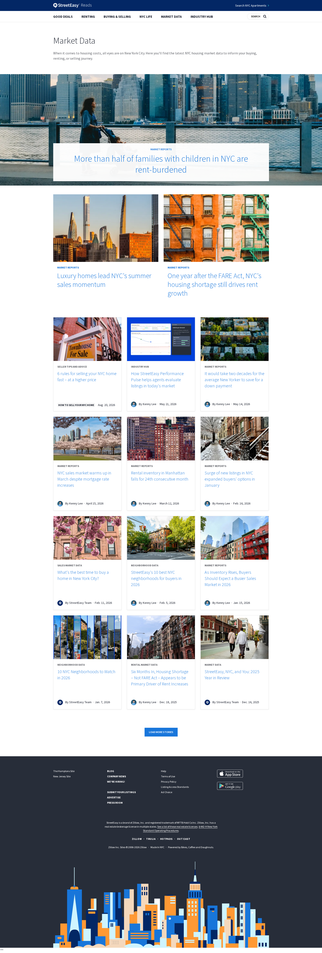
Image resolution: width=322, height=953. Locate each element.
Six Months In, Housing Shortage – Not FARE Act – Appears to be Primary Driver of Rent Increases (159, 678)
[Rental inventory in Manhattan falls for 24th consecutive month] (161, 438)
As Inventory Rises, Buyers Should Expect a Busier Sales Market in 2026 (230, 578)
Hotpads (166, 838)
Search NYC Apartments (250, 5)
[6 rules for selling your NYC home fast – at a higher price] (87, 339)
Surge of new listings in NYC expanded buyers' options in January (230, 479)
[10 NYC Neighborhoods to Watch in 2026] (87, 637)
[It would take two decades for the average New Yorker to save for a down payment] (235, 339)
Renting (88, 16)
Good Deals (63, 16)
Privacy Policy (168, 781)
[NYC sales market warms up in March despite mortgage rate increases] (87, 438)
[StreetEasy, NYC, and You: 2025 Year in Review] (235, 637)
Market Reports (161, 149)
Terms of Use (168, 776)
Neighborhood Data (144, 565)
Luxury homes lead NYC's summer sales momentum (104, 280)
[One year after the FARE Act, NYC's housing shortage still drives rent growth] (216, 228)
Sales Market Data (69, 565)
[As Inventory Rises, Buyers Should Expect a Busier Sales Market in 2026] (235, 538)
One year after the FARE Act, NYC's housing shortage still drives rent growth (214, 284)
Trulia (151, 838)
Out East (183, 838)
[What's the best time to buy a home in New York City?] (87, 538)
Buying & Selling (117, 16)
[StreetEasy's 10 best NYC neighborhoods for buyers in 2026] (161, 538)
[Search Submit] (264, 16)
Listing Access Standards (175, 787)
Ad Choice (166, 792)
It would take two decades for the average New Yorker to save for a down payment (234, 379)
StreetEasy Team (80, 603)
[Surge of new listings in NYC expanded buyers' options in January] (235, 438)
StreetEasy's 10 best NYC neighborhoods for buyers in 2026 (156, 578)
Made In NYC (157, 847)
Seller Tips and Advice (72, 366)
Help (163, 771)
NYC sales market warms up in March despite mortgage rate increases (84, 479)
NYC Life (146, 16)
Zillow (137, 838)
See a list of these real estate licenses (177, 826)
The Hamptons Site (63, 771)
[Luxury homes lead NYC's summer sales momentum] (106, 228)
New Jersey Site (62, 776)
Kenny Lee (149, 404)
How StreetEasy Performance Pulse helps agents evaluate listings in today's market (157, 379)
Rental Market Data (144, 664)
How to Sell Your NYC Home (76, 405)
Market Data (171, 16)
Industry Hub (202, 16)
